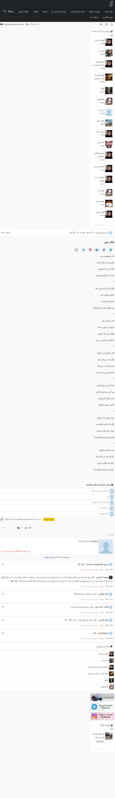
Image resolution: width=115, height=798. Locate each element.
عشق (102, 88)
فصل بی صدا (99, 40)
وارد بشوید (48, 557)
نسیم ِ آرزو (100, 131)
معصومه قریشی (102, 577)
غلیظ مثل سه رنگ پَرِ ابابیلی (99, 77)
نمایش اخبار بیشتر (99, 225)
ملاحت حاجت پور (102, 607)
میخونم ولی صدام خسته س (98, 63)
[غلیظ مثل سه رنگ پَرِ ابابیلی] (108, 77)
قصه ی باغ (100, 212)
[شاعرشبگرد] (108, 101)
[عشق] (108, 90)
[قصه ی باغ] (108, 214)
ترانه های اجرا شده (78, 11)
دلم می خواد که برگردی (100, 502)
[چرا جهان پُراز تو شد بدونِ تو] (108, 735)
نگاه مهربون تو (103, 513)
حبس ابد (101, 51)
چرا (107, 496)
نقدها (45, 11)
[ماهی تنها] (108, 122)
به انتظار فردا (104, 507)
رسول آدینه (100, 741)
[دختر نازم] (108, 144)
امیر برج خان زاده (84, 541)
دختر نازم (101, 142)
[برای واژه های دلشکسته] (108, 155)
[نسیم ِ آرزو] (108, 133)
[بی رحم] (108, 112)
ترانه (109, 534)
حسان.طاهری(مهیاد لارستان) (97, 564)
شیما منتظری (104, 594)
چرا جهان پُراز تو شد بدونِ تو (98, 735)
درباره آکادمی (108, 17)
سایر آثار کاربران (60, 11)
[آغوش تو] (108, 192)
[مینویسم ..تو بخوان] (108, 179)
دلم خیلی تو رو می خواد (100, 490)
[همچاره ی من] (108, 168)
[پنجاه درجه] (108, 203)
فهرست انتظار (94, 11)
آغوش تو (101, 190)
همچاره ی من (99, 166)
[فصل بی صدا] (108, 42)
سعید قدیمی (104, 620)
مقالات (35, 11)
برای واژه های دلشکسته (99, 155)
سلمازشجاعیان (103, 633)
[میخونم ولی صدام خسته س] (108, 63)
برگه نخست (108, 11)
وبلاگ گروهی (23, 11)
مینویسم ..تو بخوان (99, 179)
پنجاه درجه (100, 201)
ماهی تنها (100, 120)
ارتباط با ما (94, 17)
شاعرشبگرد (100, 99)
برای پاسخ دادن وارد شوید (89, 569)
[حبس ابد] (108, 53)
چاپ (71, 232)
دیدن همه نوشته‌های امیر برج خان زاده (15, 551)
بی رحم (101, 110)
